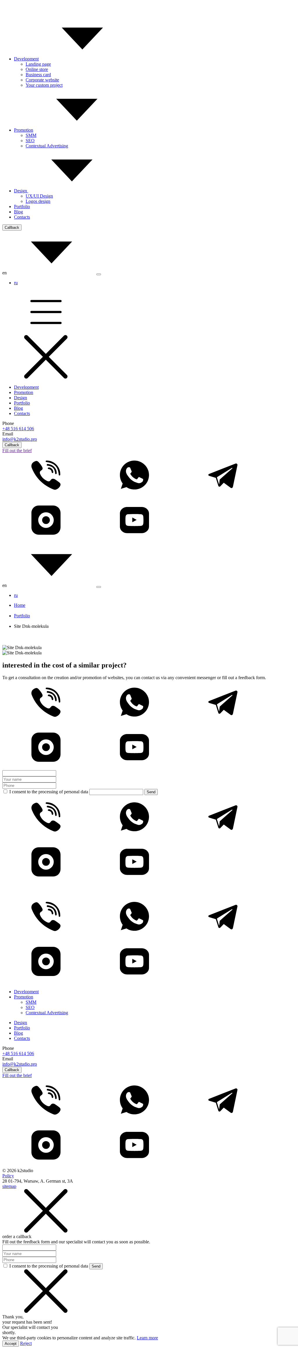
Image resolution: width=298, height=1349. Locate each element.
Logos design (38, 201)
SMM (31, 135)
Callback (12, 227)
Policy (8, 1175)
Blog (18, 211)
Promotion (23, 130)
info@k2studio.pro (19, 439)
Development (26, 58)
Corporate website (42, 79)
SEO (30, 140)
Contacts (22, 217)
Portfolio (22, 206)
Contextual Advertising (47, 145)
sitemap (9, 1186)
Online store (37, 69)
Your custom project (44, 85)
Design (21, 190)
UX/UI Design (39, 196)
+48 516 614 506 (18, 428)
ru (16, 282)
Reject (26, 1343)
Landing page (38, 64)
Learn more (147, 1337)
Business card (38, 74)
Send (151, 792)
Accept (11, 1343)
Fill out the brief (17, 450)
